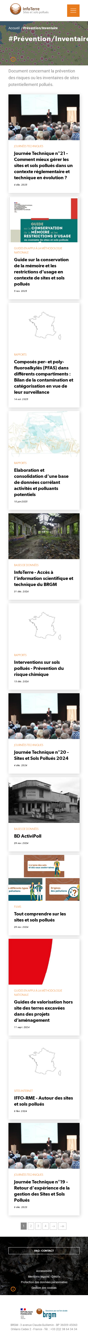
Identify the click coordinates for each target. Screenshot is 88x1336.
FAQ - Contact (44, 1250)
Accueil (13, 28)
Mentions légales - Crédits (44, 1276)
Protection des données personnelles (44, 1282)
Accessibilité (44, 1271)
